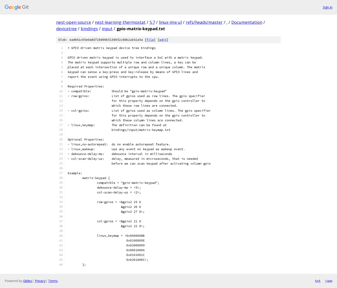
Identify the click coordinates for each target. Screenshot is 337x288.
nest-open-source (73, 22)
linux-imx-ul (170, 22)
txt (317, 281)
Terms (53, 281)
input (107, 28)
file (150, 40)
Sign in (327, 7)
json (328, 281)
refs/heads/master (204, 22)
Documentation (246, 22)
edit (163, 40)
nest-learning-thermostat (120, 22)
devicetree (66, 28)
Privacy (40, 281)
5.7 (152, 22)
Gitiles (27, 281)
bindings (89, 28)
